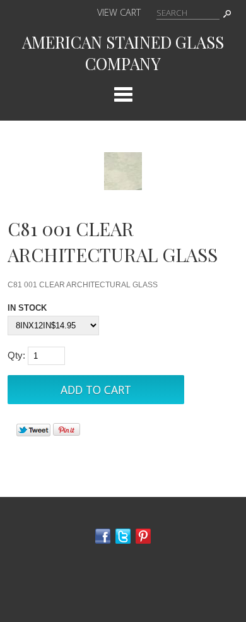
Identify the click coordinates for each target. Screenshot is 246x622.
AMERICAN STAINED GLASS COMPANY (123, 52)
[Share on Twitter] (33, 433)
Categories (123, 94)
